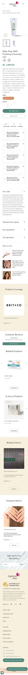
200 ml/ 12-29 (8, 98)
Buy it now (14, 116)
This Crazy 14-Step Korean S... (11, 318)
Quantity (5, 101)
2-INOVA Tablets (8, 376)
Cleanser (8, 10)
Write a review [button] (14, 343)
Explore (14, 489)
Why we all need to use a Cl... (11, 471)
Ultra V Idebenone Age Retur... (11, 421)
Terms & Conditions (8, 641)
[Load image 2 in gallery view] (14, 43)
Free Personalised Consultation (17, 669)
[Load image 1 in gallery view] (6, 43)
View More (14, 388)
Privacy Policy (7, 638)
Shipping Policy (7, 631)
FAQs (4, 621)
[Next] (26, 305)
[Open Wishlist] (2, 672)
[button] (3, 4)
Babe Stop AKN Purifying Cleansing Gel (11, 13)
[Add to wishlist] (4, 60)
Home (4, 10)
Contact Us (6, 617)
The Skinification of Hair (10, 529)
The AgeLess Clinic (8, 613)
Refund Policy (6, 634)
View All (14, 545)
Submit (21, 564)
